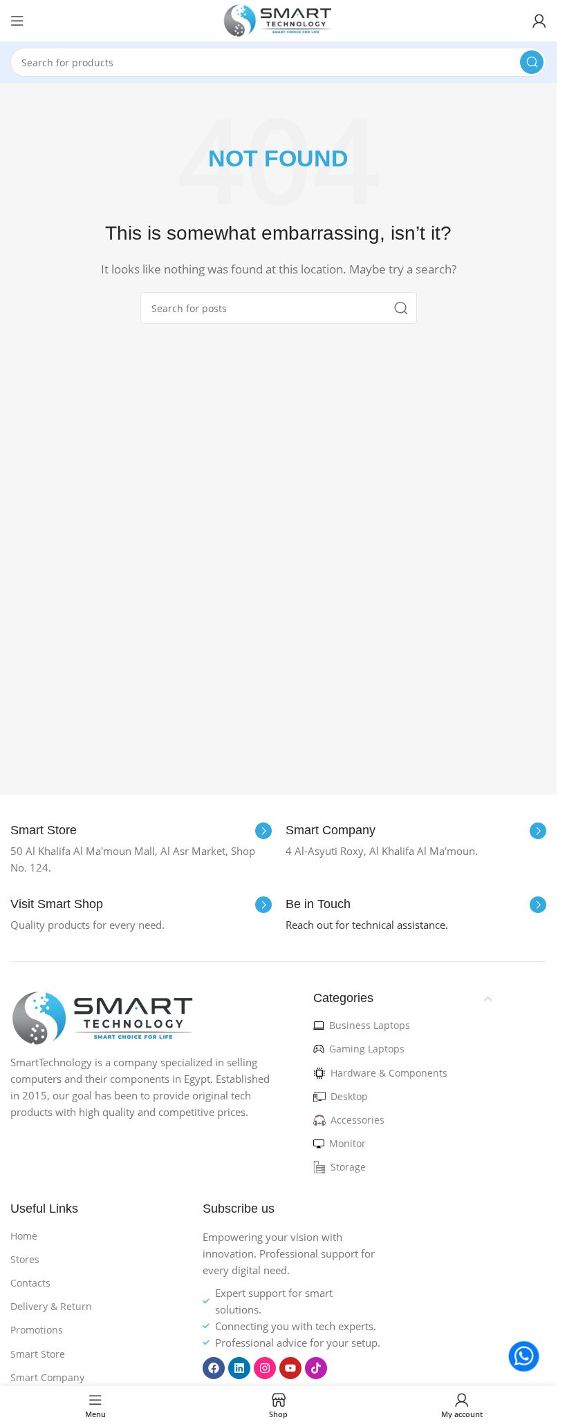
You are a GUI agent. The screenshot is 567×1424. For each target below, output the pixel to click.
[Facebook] (214, 1368)
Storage (348, 1166)
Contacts (30, 1282)
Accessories (357, 1119)
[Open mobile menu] (17, 21)
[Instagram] (265, 1368)
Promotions (36, 1329)
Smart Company (47, 1377)
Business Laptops (369, 1025)
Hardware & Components (389, 1072)
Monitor (347, 1143)
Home (23, 1235)
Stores (24, 1259)
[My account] (539, 21)
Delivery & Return (51, 1306)
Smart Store (37, 1353)
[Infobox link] (141, 830)
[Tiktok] (316, 1368)
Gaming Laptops (367, 1048)
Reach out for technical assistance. (367, 925)
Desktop (349, 1096)
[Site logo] (279, 19)
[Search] (531, 62)
